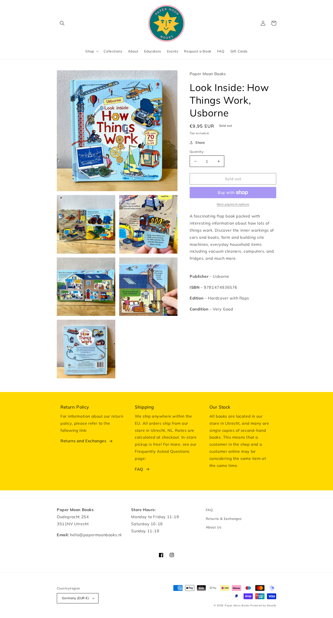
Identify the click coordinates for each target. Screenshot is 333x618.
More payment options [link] (233, 204)
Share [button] (200, 142)
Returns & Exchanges (224, 518)
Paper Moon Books (237, 605)
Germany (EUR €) (75, 598)
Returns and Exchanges (83, 440)
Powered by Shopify (263, 605)
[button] (62, 23)
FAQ (139, 469)
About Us (214, 527)
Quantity (197, 152)
